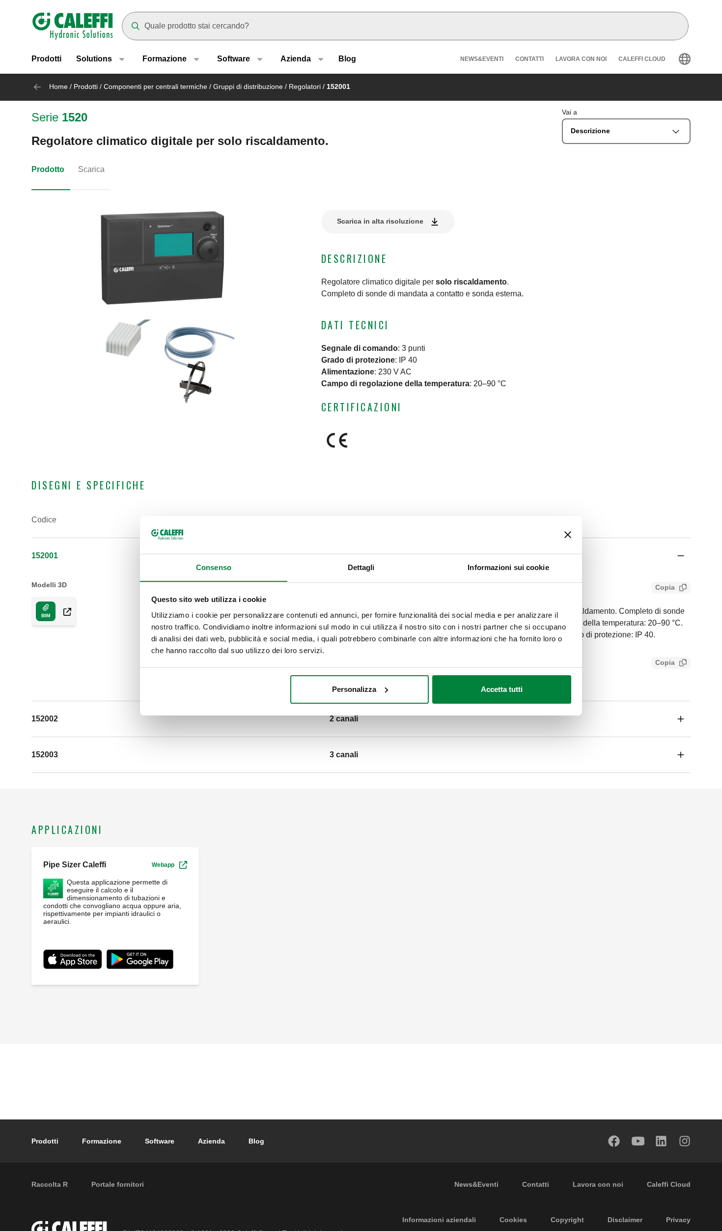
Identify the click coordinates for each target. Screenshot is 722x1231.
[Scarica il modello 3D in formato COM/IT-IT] (63, 611)
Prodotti (46, 59)
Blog (347, 59)
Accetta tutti (502, 689)
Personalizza (354, 689)
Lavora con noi (581, 59)
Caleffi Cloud (642, 59)
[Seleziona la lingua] (685, 59)
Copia (665, 587)
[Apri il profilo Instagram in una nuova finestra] (685, 1141)
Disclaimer (625, 1220)
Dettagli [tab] (361, 567)
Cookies (513, 1220)
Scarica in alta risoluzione (380, 221)
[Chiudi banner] (567, 534)
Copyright (567, 1220)
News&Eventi (481, 59)
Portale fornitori (117, 1184)
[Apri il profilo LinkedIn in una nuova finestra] (661, 1141)
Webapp (163, 864)
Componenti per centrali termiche (155, 86)
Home (58, 86)
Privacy (678, 1220)
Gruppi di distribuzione (248, 86)
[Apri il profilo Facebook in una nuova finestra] (614, 1141)
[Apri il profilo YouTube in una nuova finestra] (638, 1141)
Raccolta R (49, 1184)
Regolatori (305, 86)
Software (159, 1141)
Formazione (101, 1141)
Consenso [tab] (213, 567)
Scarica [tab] (91, 169)
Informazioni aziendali (439, 1220)
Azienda (211, 1141)
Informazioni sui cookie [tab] (508, 567)
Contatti (529, 59)
